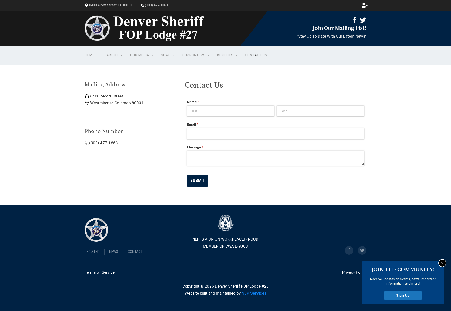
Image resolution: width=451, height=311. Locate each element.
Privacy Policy (354, 272)
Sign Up (403, 295)
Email (199, 124)
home (90, 55)
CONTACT (135, 251)
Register (92, 251)
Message (202, 147)
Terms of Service (100, 272)
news (113, 251)
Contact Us (256, 55)
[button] (363, 5)
